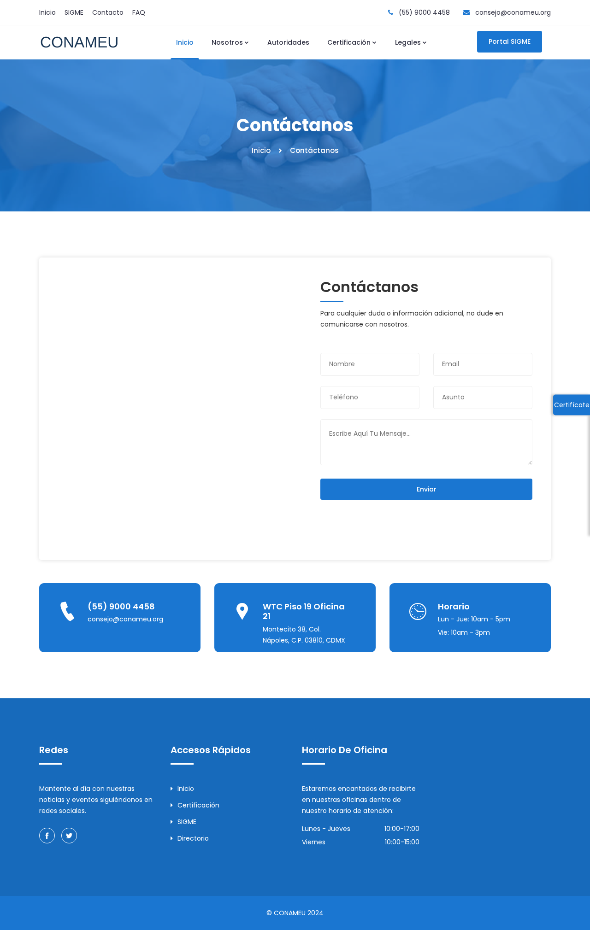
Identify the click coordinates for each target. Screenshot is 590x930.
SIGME (74, 12)
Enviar (427, 489)
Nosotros (227, 42)
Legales (408, 42)
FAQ (138, 12)
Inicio (47, 12)
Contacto (108, 12)
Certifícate (572, 404)
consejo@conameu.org (513, 12)
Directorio (193, 838)
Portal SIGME (510, 41)
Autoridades (288, 42)
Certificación (349, 42)
